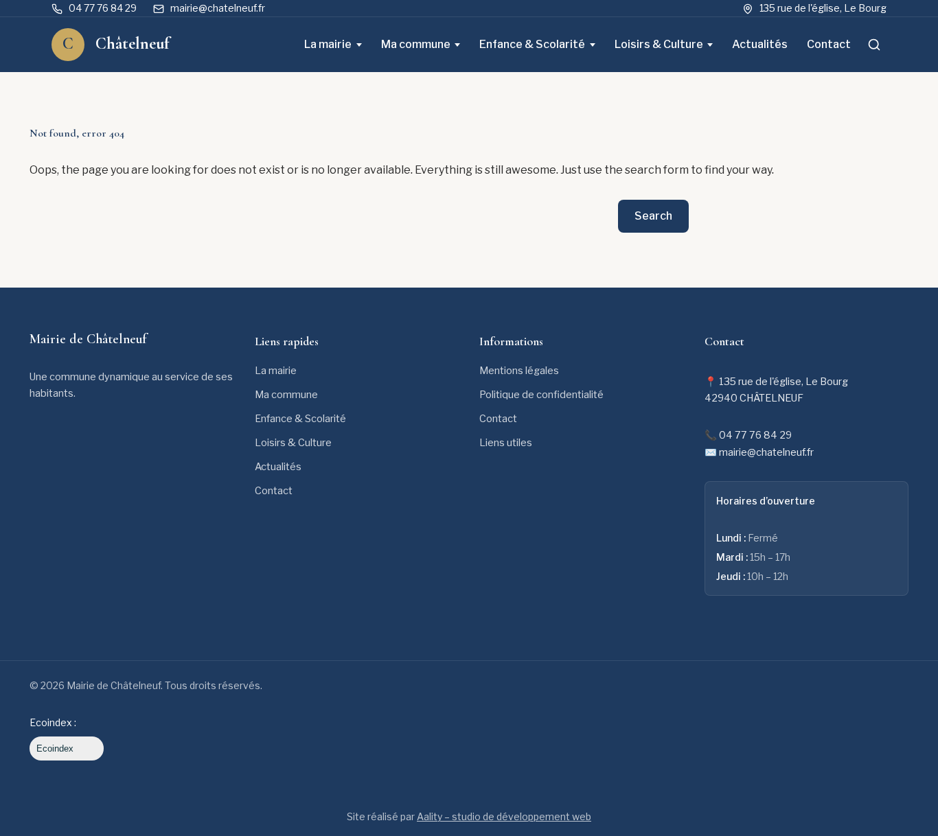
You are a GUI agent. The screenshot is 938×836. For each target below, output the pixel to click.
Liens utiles (505, 443)
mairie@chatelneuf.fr (217, 8)
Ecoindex (54, 748)
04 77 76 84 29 (103, 8)
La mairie (328, 44)
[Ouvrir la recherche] (874, 44)
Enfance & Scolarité (532, 44)
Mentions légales (519, 370)
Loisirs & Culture (659, 44)
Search (653, 215)
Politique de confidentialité (541, 394)
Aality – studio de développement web (504, 816)
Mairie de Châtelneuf (88, 339)
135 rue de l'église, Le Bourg (822, 8)
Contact (829, 44)
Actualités (760, 44)
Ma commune (415, 44)
